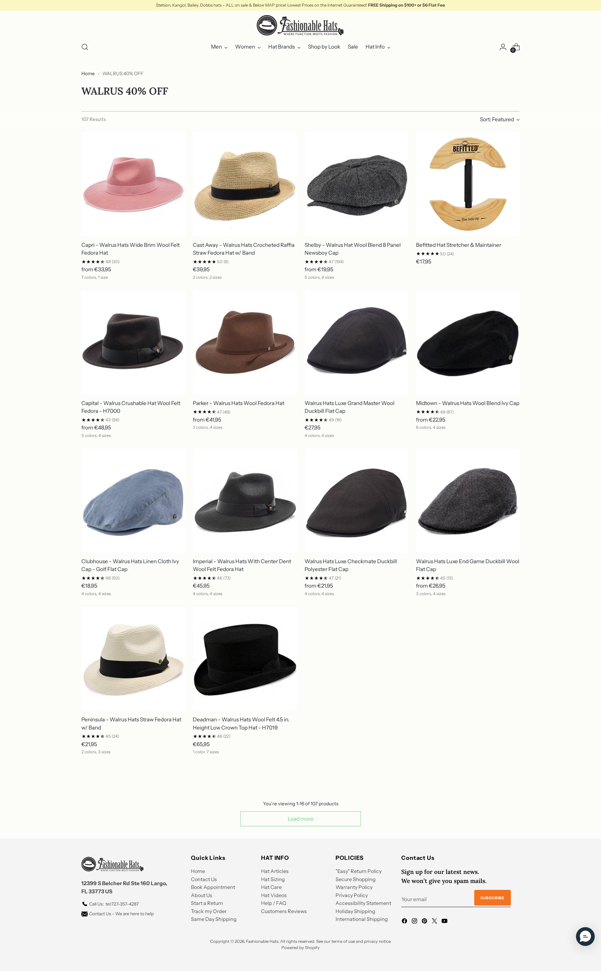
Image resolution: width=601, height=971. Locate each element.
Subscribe (492, 898)
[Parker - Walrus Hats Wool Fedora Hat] (244, 342)
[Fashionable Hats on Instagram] (415, 922)
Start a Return (207, 903)
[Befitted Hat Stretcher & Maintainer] (468, 184)
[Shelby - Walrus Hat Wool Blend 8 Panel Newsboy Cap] (356, 184)
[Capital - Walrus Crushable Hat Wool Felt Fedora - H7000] (133, 342)
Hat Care (271, 887)
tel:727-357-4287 (114, 904)
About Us (201, 895)
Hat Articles (275, 871)
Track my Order (209, 911)
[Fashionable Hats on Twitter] (435, 922)
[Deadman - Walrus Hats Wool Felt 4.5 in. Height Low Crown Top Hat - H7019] (244, 659)
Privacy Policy (352, 895)
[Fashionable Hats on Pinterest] (425, 922)
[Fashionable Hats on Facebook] (405, 922)
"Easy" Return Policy (359, 871)
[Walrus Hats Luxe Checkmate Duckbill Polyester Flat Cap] (356, 501)
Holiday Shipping (355, 911)
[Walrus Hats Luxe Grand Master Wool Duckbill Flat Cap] (356, 342)
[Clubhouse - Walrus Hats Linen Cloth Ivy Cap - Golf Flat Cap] (133, 501)
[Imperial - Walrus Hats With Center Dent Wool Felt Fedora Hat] (244, 501)
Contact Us (204, 879)
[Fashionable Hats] (300, 25)
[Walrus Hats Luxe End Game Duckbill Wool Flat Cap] (468, 501)
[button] (585, 936)
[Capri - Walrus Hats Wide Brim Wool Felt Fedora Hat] (133, 184)
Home (88, 73)
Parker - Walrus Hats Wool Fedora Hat (238, 403)
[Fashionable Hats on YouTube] (445, 922)
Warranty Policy (354, 887)
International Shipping (362, 919)
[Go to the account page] (503, 47)
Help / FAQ (273, 903)
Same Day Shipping (214, 919)
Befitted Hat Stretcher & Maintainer (458, 245)
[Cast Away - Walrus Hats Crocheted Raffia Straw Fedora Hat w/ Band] (244, 184)
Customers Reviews (284, 911)
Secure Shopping (356, 879)
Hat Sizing (273, 879)
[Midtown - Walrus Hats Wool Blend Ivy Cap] (468, 342)
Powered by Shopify (300, 947)
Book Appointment (213, 887)
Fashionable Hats (262, 941)
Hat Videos (274, 895)
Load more (301, 819)
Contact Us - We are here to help (121, 913)
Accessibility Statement (363, 903)
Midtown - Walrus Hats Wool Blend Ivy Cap (467, 403)
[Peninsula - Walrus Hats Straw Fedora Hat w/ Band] (133, 659)
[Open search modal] (85, 47)
